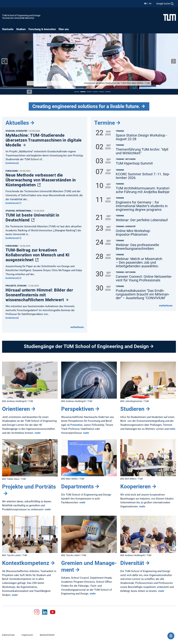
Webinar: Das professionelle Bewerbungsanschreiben (137, 246)
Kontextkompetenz (25, 563)
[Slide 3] (89, 92)
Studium (21, 29)
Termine (104, 122)
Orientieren (16, 409)
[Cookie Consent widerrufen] (170, 635)
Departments (77, 486)
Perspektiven (77, 409)
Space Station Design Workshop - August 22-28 (141, 137)
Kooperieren (135, 486)
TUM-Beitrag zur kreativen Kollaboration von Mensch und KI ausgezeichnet (37, 255)
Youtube (52, 612)
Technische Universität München (18, 18)
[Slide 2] (83, 92)
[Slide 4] (95, 92)
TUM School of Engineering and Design (21, 15)
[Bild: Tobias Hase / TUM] (30, 458)
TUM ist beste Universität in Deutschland (32, 217)
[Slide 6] (108, 92)
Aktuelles (17, 122)
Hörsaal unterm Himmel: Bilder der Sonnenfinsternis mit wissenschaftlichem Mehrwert (39, 295)
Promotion (76, 424)
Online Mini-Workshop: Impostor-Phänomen (133, 232)
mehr (38, 432)
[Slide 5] (101, 92)
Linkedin (44, 612)
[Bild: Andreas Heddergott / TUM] (30, 380)
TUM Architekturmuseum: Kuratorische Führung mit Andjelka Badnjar (143, 190)
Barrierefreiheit (47, 635)
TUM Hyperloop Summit (134, 163)
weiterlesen (77, 327)
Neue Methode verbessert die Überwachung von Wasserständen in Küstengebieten (41, 180)
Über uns (64, 29)
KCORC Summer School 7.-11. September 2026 (143, 176)
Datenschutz (8, 635)
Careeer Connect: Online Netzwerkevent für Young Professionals (144, 278)
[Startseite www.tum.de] (169, 17)
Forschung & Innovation (42, 29)
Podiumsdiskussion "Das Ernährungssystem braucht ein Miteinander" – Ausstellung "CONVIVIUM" (142, 294)
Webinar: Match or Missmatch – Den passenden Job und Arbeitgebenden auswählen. (139, 262)
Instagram (36, 612)
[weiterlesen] (12, 163)
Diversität (132, 563)
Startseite (7, 29)
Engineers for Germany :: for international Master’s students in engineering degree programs (142, 206)
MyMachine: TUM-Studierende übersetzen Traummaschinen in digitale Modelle (44, 140)
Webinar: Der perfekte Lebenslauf (142, 220)
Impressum (27, 635)
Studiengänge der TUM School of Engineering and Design (86, 346)
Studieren (132, 409)
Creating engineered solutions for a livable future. (86, 106)
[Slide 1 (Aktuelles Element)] (76, 92)
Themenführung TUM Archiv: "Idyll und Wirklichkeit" (142, 151)
